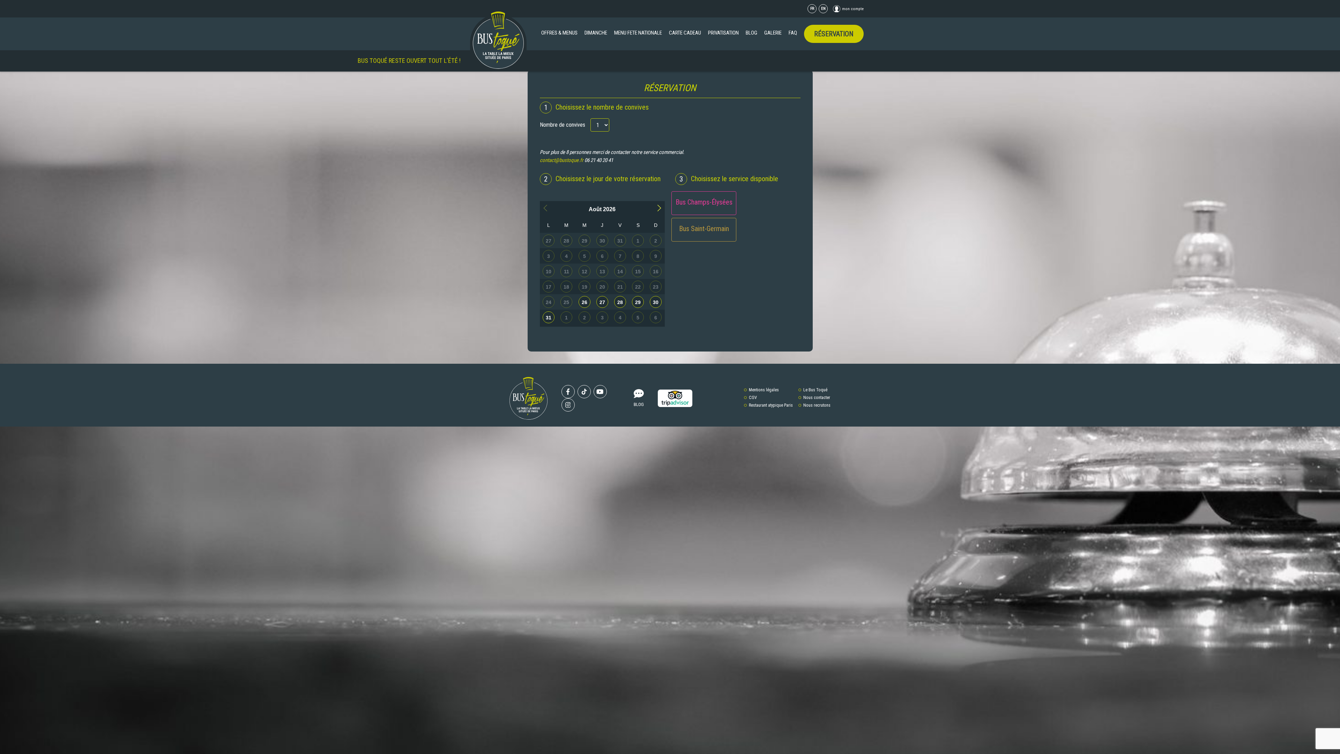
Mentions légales (764, 389)
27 (602, 302)
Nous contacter (816, 397)
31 (548, 317)
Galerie (773, 33)
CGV (753, 397)
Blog (751, 33)
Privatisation (723, 33)
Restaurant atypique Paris (771, 405)
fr (812, 8)
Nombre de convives (562, 124)
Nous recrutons (817, 405)
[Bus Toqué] (498, 40)
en (823, 8)
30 (655, 302)
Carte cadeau (685, 33)
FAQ (793, 33)
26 (584, 302)
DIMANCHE (596, 33)
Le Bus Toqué (815, 389)
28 (620, 302)
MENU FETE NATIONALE (638, 33)
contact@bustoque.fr (561, 160)
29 (638, 302)
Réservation (834, 34)
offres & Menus (559, 33)
